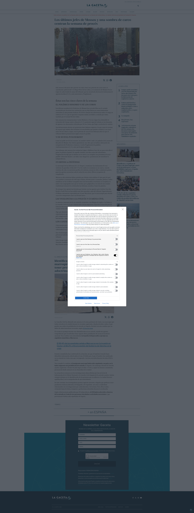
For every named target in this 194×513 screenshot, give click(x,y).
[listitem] (97, 236)
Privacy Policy (105, 303)
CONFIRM (86, 298)
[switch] (116, 239)
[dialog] (97, 256)
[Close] (123, 209)
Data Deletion (88, 303)
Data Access (97, 303)
